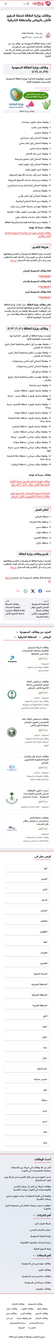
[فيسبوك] (40, 591)
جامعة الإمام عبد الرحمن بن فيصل (36, 841)
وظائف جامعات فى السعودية (38, 837)
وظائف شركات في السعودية (38, 667)
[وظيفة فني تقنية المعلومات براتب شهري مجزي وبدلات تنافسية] (27, 1197)
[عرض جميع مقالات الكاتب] (47, 35)
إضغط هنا (44, 276)
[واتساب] (25, 591)
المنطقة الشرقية (27, 637)
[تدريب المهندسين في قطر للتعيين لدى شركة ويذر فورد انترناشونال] (27, 1178)
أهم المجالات (44, 1255)
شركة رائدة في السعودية (30, 807)
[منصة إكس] (32, 591)
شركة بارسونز (43, 670)
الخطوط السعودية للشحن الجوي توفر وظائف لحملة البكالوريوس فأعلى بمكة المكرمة (40, 610)
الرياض (47, 637)
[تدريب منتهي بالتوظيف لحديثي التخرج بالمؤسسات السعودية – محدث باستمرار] (27, 799)
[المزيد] (18, 591)
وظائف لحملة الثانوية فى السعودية (36, 705)
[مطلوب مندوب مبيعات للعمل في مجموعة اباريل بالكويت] (27, 1207)
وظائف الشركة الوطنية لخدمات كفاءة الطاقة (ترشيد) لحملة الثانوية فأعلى (15, 609)
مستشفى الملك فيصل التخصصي (33, 708)
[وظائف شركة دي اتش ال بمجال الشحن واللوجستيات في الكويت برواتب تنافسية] (27, 1188)
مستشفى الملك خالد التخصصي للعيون (37, 743)
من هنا (13, 260)
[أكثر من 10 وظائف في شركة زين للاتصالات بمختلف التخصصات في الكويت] (27, 1169)
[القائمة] (5, 3)
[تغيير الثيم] (26, 3)
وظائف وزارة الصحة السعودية (37, 739)
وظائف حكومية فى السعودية (38, 776)
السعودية (25, 632)
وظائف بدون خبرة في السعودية (37, 701)
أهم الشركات (44, 1215)
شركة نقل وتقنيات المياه (39, 779)
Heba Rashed (28, 33)
